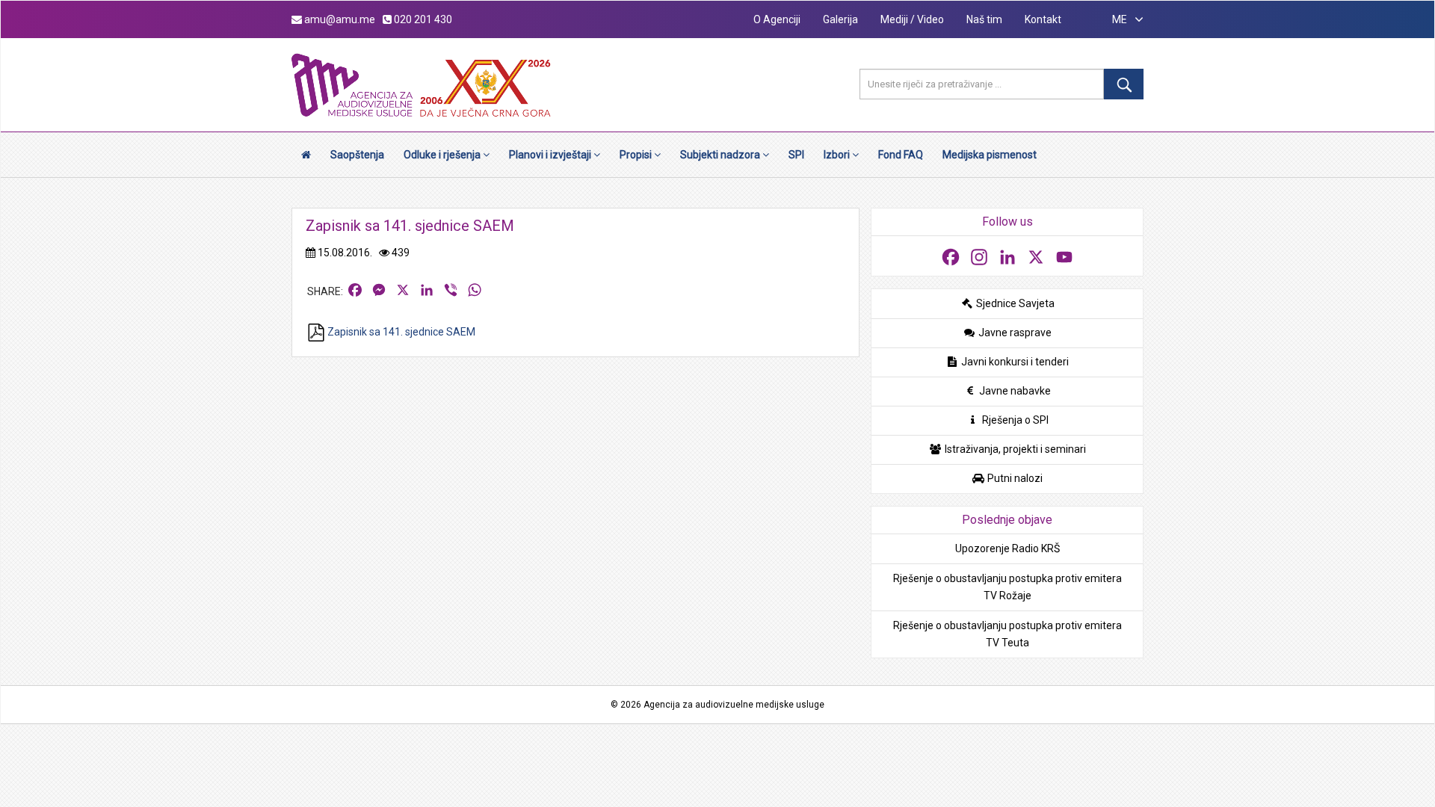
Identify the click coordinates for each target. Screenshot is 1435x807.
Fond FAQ (900, 155)
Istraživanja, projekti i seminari (1014, 449)
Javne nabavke (1014, 391)
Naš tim (984, 19)
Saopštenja (357, 155)
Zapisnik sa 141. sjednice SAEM (400, 332)
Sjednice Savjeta (1014, 303)
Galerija (840, 19)
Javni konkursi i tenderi (1014, 362)
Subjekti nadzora (721, 155)
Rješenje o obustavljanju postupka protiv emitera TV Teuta (1007, 634)
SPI (796, 155)
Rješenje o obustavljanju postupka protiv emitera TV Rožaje (1007, 587)
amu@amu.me (338, 19)
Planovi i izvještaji (551, 155)
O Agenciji (776, 19)
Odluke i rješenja (443, 155)
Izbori (838, 155)
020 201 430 (422, 19)
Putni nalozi (1014, 478)
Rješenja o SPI (1014, 420)
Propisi (637, 155)
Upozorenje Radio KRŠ (1007, 548)
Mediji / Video (912, 19)
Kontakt (1043, 19)
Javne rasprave (1014, 332)
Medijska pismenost (989, 155)
